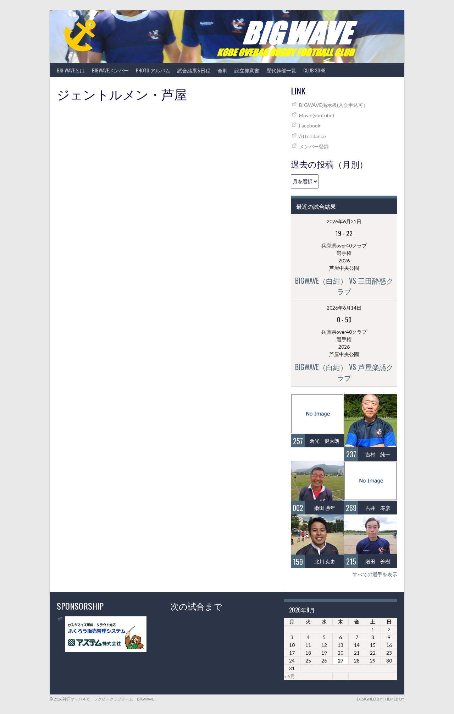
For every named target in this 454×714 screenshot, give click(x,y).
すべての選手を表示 (375, 574)
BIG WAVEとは (71, 70)
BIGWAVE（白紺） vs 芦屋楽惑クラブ (344, 372)
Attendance (312, 136)
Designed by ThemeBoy (380, 699)
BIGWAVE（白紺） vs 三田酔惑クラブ (344, 285)
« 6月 (289, 676)
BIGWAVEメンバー (110, 70)
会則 (222, 70)
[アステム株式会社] (105, 650)
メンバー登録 (314, 146)
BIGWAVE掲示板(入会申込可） (333, 105)
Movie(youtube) (316, 115)
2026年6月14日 (344, 308)
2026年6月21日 (344, 221)
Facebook (309, 125)
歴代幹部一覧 (281, 70)
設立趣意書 (246, 70)
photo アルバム (153, 70)
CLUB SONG (314, 70)
